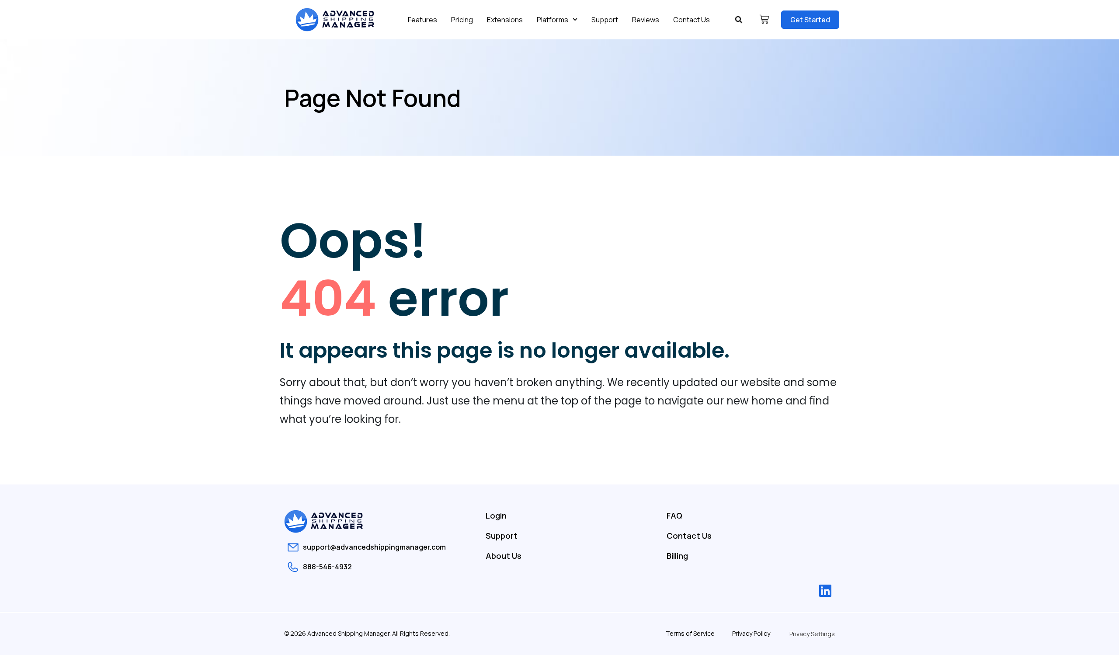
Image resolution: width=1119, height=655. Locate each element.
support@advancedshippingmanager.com (374, 547)
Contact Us (691, 19)
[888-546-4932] (293, 566)
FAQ (674, 515)
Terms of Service (690, 633)
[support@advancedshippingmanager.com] (293, 547)
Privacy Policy (751, 633)
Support (604, 19)
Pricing (462, 19)
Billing (677, 555)
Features (422, 19)
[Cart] (764, 19)
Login (496, 515)
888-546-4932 (327, 566)
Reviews (645, 19)
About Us (503, 555)
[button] (738, 19)
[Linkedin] (825, 590)
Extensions (505, 19)
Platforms (552, 19)
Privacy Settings (812, 634)
